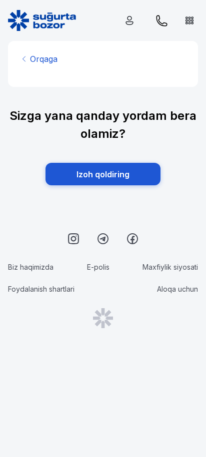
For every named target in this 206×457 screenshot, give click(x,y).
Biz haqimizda (31, 267)
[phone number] (162, 20)
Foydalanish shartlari (41, 289)
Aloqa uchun (177, 289)
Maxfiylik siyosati (170, 267)
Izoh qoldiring (103, 174)
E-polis (98, 267)
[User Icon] (132, 20)
